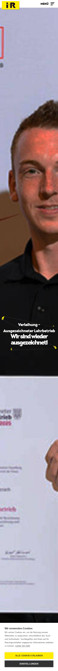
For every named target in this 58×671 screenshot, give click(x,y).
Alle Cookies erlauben (29, 655)
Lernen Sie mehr (22, 646)
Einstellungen (29, 664)
